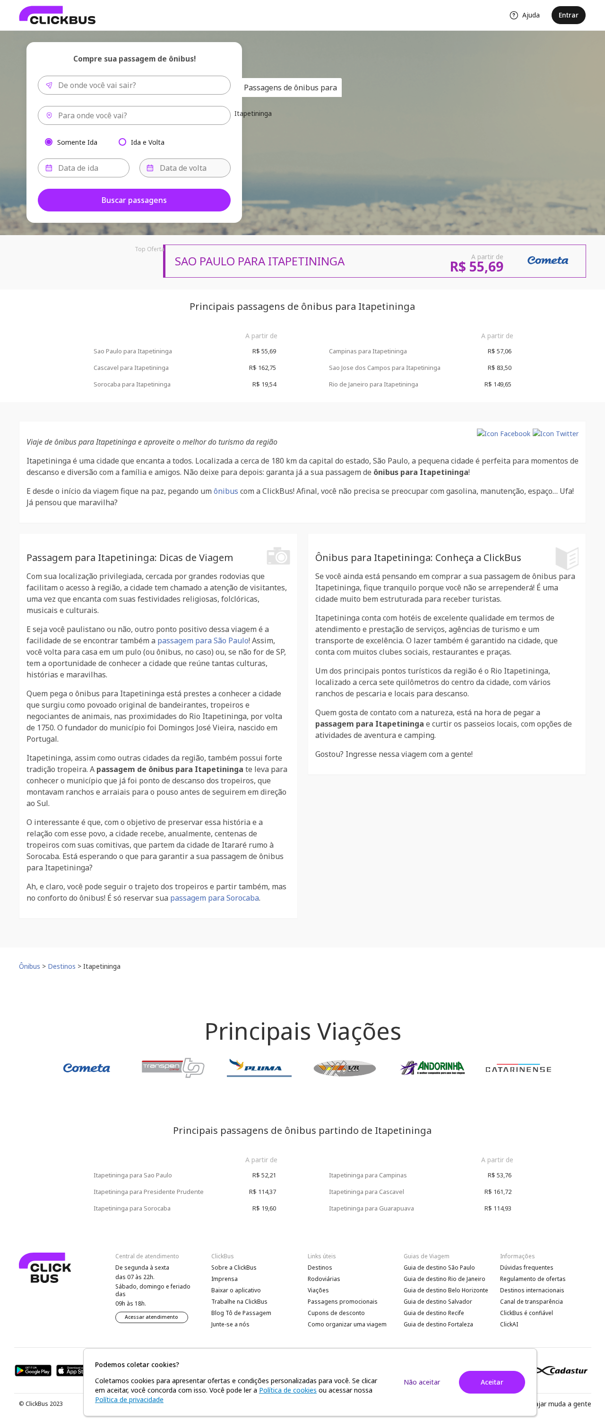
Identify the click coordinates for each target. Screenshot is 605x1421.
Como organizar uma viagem (347, 1324)
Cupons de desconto (336, 1313)
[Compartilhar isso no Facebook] (503, 434)
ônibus (226, 491)
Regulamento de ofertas (533, 1279)
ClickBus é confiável (526, 1313)
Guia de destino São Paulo (439, 1267)
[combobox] (134, 85)
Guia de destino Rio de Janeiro (444, 1279)
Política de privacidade (129, 1399)
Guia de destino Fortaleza (438, 1324)
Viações (318, 1290)
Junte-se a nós (230, 1324)
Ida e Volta (147, 141)
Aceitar (492, 1381)
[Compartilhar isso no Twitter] (556, 434)
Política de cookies (288, 1390)
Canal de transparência (531, 1302)
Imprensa (224, 1279)
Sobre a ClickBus (234, 1267)
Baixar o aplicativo (236, 1290)
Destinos (320, 1267)
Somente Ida (77, 141)
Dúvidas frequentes (526, 1267)
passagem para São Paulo (203, 640)
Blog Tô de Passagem (241, 1313)
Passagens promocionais (343, 1302)
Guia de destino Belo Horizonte (446, 1290)
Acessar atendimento (151, 1317)
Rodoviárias (324, 1279)
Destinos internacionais (532, 1290)
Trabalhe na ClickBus (239, 1302)
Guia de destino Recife (434, 1313)
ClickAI (509, 1324)
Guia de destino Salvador (438, 1302)
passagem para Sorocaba (214, 898)
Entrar (569, 14)
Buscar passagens (134, 200)
